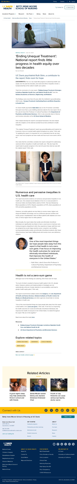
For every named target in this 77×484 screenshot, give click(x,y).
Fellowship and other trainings (35, 427)
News (44, 14)
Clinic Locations (44, 457)
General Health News (22, 341)
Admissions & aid (31, 430)
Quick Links (70, 7)
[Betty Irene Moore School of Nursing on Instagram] (67, 410)
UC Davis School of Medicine (42, 116)
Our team (54, 427)
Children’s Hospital (7, 452)
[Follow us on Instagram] (69, 444)
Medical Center (6, 449)
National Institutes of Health (43, 296)
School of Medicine (46, 341)
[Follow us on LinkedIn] (73, 410)
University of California (64, 457)
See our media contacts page (24, 355)
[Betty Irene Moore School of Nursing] (19, 7)
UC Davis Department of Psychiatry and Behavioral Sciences (38, 330)
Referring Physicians (45, 463)
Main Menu (5, 1)
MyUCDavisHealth (44, 451)
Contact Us (59, 7)
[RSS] (73, 444)
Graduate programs (32, 424)
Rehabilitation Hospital (8, 455)
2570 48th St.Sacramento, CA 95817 (8, 424)
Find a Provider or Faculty (46, 454)
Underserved (34, 341)
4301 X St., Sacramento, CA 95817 (67, 480)
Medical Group (6, 469)
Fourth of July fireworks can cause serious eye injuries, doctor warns (58, 396)
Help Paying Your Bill (45, 466)
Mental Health (20, 52)
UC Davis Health (7, 18)
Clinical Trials (43, 460)
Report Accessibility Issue (12, 481)
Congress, (45, 294)
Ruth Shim (36, 108)
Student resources (32, 433)
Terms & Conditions (27, 480)
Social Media (24, 457)
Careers (62, 1)
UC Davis (60, 451)
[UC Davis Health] (7, 444)
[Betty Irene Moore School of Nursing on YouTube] (56, 410)
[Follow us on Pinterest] (62, 410)
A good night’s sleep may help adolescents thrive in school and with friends (18, 396)
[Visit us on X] (65, 444)
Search (72, 1)
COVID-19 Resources (45, 472)
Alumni (29, 436)
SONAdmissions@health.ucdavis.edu (12, 430)
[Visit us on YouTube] (54, 444)
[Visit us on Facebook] (57, 444)
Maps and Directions (26, 460)
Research (21, 14)
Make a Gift (68, 417)
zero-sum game (32, 307)
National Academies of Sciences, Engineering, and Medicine (34, 94)
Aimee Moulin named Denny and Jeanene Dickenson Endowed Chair (38, 396)
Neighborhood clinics (8, 458)
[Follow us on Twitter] (51, 410)
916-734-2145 (5, 428)
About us (54, 424)
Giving (55, 1)
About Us (51, 14)
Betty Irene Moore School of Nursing (19, 18)
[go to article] (18, 385)
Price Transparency (45, 469)
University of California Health (66, 454)
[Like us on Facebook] (46, 410)
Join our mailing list (8, 434)
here (33, 317)
